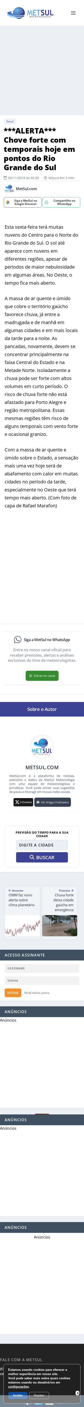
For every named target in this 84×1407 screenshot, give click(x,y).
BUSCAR (45, 857)
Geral (10, 121)
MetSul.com (26, 189)
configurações (18, 1386)
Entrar (12, 993)
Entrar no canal (44, 676)
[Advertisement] (42, 70)
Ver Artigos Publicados (55, 802)
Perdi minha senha (36, 993)
